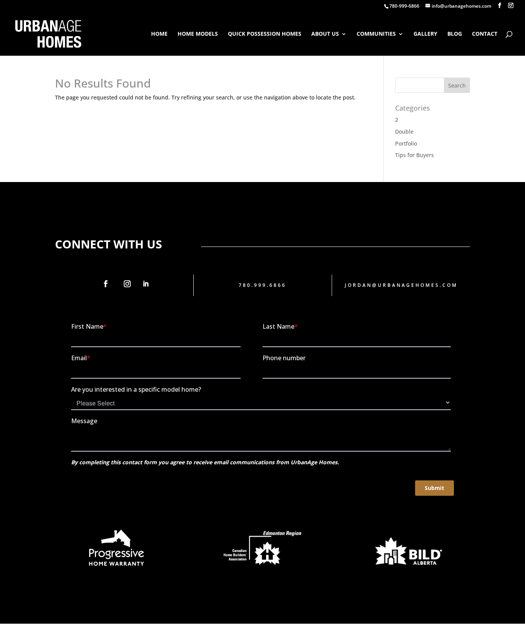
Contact (484, 34)
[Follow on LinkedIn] (146, 284)
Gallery (425, 34)
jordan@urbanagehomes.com (401, 285)
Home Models (198, 34)
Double (404, 131)
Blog (454, 34)
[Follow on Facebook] (105, 284)
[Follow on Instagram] (127, 284)
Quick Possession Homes (264, 34)
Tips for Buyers (414, 155)
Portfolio (406, 143)
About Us (325, 34)
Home (159, 34)
